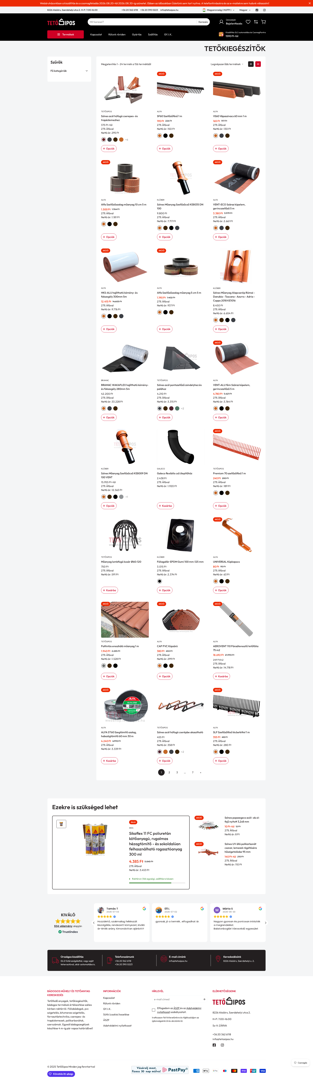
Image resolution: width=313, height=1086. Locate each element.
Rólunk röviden (111, 1003)
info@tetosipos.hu (169, 9)
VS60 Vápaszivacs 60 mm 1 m (230, 116)
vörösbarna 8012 (171, 408)
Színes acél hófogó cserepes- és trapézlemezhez (119, 118)
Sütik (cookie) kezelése (116, 1014)
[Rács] (258, 64)
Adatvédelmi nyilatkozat (117, 1025)
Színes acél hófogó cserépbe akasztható (180, 732)
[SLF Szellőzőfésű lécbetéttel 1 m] (237, 706)
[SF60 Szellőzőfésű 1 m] (181, 90)
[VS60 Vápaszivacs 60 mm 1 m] (237, 90)
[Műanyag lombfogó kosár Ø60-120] (125, 535)
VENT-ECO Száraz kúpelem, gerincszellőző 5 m (229, 206)
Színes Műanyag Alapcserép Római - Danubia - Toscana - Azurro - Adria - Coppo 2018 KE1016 (234, 296)
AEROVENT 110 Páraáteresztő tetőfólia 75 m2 (235, 648)
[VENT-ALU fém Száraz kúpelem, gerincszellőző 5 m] (237, 358)
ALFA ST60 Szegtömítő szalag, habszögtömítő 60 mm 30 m (118, 734)
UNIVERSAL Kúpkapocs (226, 561)
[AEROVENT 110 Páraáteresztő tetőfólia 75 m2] (237, 620)
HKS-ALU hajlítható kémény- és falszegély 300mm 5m (119, 294)
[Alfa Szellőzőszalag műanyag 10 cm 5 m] (125, 178)
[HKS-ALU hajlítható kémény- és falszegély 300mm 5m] (125, 266)
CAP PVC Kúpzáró (167, 646)
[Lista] (251, 64)
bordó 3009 (104, 139)
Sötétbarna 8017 (227, 581)
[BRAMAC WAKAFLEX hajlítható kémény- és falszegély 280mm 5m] (125, 358)
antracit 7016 (109, 139)
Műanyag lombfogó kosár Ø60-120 (121, 561)
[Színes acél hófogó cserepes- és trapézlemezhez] (125, 90)
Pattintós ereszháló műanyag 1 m (120, 646)
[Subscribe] (204, 999)
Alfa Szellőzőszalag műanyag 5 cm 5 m (179, 292)
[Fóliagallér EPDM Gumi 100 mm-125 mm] (181, 535)
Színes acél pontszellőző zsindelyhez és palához (179, 386)
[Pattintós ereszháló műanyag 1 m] (125, 620)
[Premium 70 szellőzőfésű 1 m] (237, 447)
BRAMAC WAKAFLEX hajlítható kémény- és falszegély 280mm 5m (124, 386)
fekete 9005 (165, 136)
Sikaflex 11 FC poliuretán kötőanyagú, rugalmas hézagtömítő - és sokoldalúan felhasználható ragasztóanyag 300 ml (155, 844)
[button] (264, 22)
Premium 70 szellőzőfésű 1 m (229, 473)
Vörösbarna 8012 (159, 752)
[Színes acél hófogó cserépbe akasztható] (181, 706)
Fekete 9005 (221, 581)
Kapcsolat (109, 997)
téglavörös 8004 (121, 139)
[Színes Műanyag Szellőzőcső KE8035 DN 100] (181, 178)
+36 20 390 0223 (149, 9)
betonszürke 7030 (121, 497)
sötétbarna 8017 (115, 139)
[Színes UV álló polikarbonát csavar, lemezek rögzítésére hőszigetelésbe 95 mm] (208, 852)
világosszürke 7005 (104, 666)
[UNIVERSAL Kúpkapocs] (237, 535)
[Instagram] (264, 10)
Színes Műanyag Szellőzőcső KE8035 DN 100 (180, 206)
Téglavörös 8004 (216, 581)
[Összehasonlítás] (256, 22)
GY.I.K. (107, 1009)
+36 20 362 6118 (130, 9)
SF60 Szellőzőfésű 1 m (169, 116)
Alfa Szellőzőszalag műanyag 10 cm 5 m (123, 204)
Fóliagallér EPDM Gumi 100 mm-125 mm (180, 561)
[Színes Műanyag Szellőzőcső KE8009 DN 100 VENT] (125, 447)
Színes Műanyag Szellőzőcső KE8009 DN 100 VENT (124, 475)
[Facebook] (257, 10)
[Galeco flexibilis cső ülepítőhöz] (181, 447)
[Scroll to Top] (306, 1068)
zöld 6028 (177, 408)
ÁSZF (106, 1020)
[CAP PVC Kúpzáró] (181, 620)
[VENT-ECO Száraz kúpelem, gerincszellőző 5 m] (237, 178)
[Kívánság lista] (248, 22)
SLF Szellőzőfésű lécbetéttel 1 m (231, 732)
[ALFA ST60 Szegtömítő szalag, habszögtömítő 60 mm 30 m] (125, 706)
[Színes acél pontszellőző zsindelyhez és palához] (181, 358)
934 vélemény (63, 926)
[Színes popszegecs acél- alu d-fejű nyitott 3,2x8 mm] (208, 826)
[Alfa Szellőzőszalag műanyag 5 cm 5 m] (181, 266)
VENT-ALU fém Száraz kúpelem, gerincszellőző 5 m (231, 386)
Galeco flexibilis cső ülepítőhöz (174, 473)
